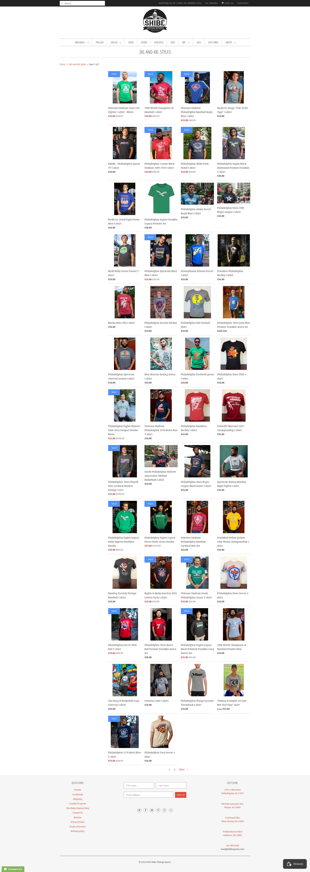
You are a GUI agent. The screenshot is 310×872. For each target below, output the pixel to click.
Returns (77, 817)
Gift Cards (213, 42)
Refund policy (77, 831)
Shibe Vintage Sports (161, 862)
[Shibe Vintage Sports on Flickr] (171, 810)
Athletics (159, 42)
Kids (173, 42)
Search (77, 789)
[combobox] (82, 3)
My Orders (212, 3)
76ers (131, 42)
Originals (80, 42)
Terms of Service (77, 826)
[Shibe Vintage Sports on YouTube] (152, 810)
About (229, 42)
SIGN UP (181, 794)
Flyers (144, 42)
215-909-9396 (232, 845)
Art (184, 42)
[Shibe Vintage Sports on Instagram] (164, 810)
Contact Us (77, 812)
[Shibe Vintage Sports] (155, 22)
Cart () (229, 3)
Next (182, 769)
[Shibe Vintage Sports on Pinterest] (158, 810)
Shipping (77, 798)
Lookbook (77, 794)
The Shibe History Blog (77, 808)
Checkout (243, 3)
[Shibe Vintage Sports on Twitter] (139, 810)
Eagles (114, 42)
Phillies (100, 42)
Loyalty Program (77, 803)
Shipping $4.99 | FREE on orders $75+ (180, 3)
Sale (199, 42)
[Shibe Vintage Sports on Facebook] (146, 810)
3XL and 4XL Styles (155, 51)
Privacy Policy (77, 821)
